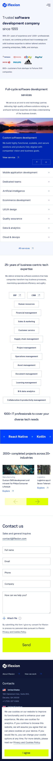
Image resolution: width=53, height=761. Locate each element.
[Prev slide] (36, 162)
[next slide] (37, 501)
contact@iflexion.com (14, 538)
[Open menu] (48, 5)
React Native (15, 436)
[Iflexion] (11, 5)
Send (26, 645)
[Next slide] (46, 162)
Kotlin (38, 436)
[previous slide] (15, 501)
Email (7, 561)
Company (9, 584)
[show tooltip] (20, 618)
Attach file (12, 618)
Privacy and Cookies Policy (14, 632)
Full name (9, 550)
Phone (8, 572)
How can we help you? (16, 595)
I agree (26, 753)
